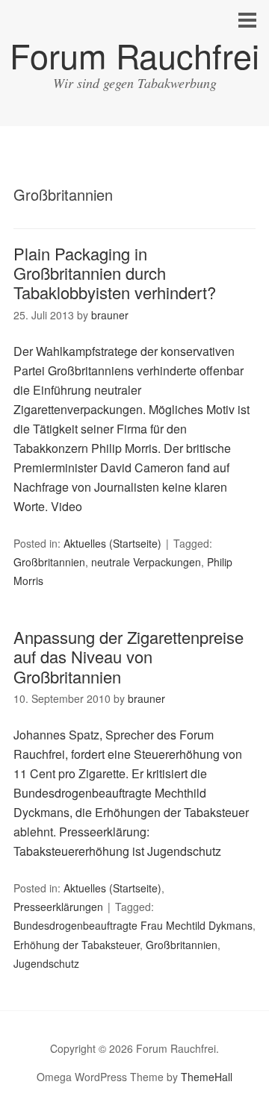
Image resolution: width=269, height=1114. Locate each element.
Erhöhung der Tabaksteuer (76, 944)
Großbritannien (49, 561)
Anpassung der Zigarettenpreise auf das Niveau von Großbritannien (128, 656)
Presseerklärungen (58, 906)
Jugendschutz (46, 963)
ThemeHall (206, 1076)
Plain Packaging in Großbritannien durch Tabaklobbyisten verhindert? (114, 273)
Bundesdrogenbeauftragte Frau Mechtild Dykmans (133, 925)
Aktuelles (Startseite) (112, 543)
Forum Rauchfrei (134, 55)
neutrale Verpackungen (146, 561)
